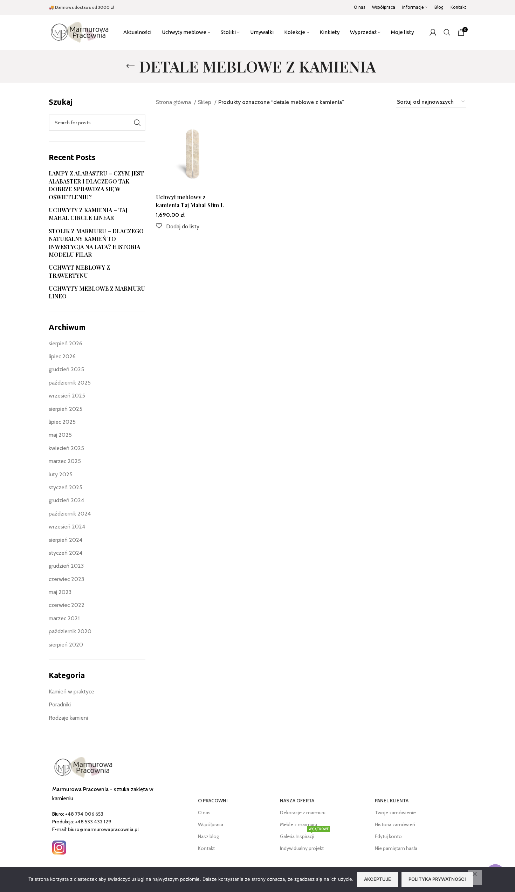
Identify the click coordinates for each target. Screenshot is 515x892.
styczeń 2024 (65, 552)
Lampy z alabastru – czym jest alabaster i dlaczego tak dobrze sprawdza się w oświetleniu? (96, 185)
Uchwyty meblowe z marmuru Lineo (97, 292)
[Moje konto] (433, 32)
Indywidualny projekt (302, 848)
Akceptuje (377, 879)
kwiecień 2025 (66, 448)
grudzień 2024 (66, 500)
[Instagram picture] (59, 848)
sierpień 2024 (65, 540)
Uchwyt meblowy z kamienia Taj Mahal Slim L (190, 200)
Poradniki (60, 704)
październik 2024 (70, 513)
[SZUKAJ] (137, 123)
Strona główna (174, 102)
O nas (204, 812)
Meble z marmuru (298, 824)
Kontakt (206, 848)
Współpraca (210, 824)
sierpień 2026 (65, 343)
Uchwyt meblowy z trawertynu (79, 271)
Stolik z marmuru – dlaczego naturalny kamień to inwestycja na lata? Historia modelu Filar (96, 242)
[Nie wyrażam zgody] (475, 877)
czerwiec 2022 (66, 605)
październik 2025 (70, 382)
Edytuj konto (388, 836)
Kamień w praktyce (71, 691)
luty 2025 (61, 474)
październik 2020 (70, 631)
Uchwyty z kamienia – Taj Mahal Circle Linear (88, 213)
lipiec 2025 (62, 422)
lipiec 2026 (62, 356)
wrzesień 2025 (67, 395)
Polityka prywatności (437, 879)
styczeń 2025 (65, 487)
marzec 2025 (65, 461)
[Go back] (130, 66)
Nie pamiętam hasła (396, 848)
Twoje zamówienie (395, 812)
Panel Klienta (391, 800)
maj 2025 (60, 434)
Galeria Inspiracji (304, 834)
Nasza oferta (297, 800)
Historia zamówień (395, 824)
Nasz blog (208, 836)
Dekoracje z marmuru (302, 812)
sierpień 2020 (66, 644)
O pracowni (213, 800)
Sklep (205, 102)
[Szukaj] (447, 32)
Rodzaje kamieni (68, 717)
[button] (177, 226)
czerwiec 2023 (66, 579)
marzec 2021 (64, 618)
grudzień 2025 (66, 369)
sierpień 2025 (65, 409)
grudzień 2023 (66, 565)
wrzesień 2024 (67, 526)
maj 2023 (60, 592)
